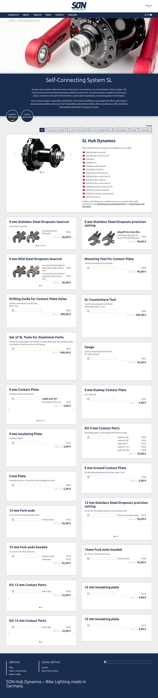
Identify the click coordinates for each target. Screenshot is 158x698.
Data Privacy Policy (50, 670)
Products (12, 20)
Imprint (45, 667)
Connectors (145, 130)
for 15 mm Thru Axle (77, 130)
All (42, 130)
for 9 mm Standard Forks (100, 130)
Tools (134, 130)
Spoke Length (15, 674)
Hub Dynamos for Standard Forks (111, 204)
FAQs (11, 667)
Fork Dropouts (121, 130)
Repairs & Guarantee (18, 670)
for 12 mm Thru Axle (55, 130)
